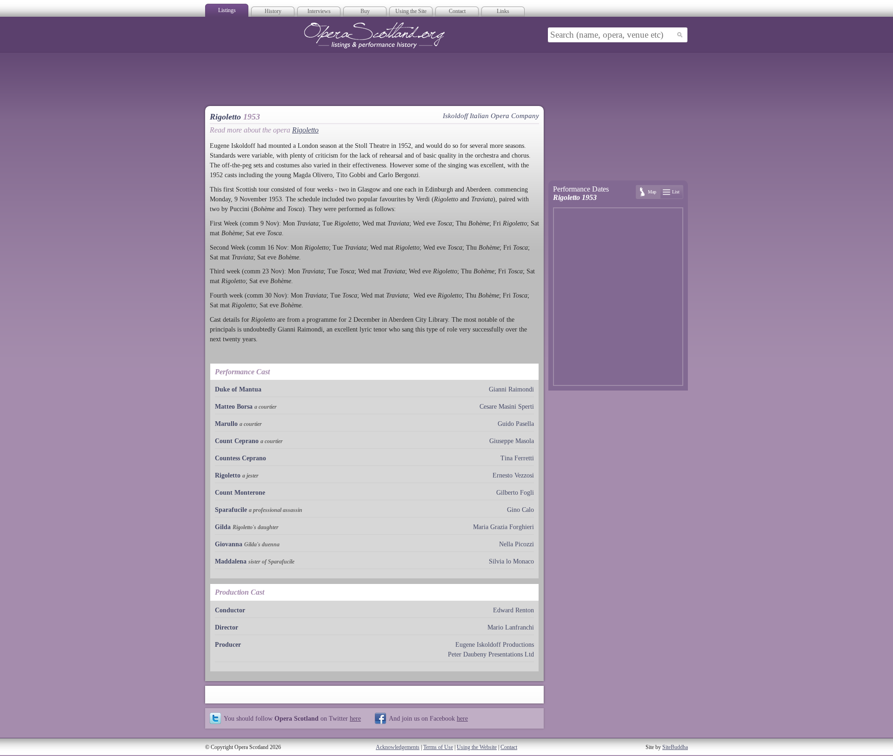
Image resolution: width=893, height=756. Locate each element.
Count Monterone (240, 492)
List (676, 191)
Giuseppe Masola (511, 441)
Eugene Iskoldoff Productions (494, 644)
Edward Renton (513, 610)
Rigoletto (305, 130)
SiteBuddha (675, 747)
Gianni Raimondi (511, 389)
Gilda (223, 527)
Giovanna (228, 544)
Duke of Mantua (238, 389)
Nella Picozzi (516, 544)
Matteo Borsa (234, 406)
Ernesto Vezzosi (513, 475)
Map (652, 191)
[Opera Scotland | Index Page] (374, 35)
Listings (227, 10)
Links (503, 11)
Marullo (226, 423)
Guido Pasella (516, 423)
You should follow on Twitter (292, 718)
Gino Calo (520, 509)
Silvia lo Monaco (511, 561)
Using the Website (477, 747)
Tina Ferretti (517, 458)
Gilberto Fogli (515, 492)
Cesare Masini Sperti (507, 406)
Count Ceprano (237, 441)
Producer (228, 644)
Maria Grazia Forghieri (503, 527)
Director (226, 627)
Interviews (319, 11)
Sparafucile (231, 509)
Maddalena (231, 561)
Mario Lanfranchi (510, 627)
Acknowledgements (398, 747)
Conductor (230, 610)
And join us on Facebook (428, 718)
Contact (457, 11)
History (273, 11)
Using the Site (411, 11)
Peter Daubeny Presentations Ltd (491, 654)
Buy (365, 11)
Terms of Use (438, 747)
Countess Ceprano (240, 458)
